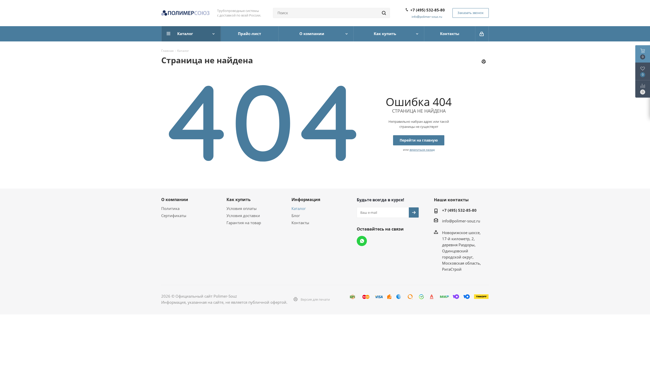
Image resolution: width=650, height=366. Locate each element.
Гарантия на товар (243, 222)
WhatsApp (362, 241)
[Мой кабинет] (482, 33)
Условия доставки (243, 215)
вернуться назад (422, 149)
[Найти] (384, 13)
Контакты (300, 222)
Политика (170, 208)
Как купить (238, 199)
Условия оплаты (241, 208)
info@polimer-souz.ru (427, 16)
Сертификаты (173, 215)
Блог (295, 215)
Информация (305, 199)
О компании (174, 199)
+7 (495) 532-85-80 (427, 10)
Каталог (298, 208)
